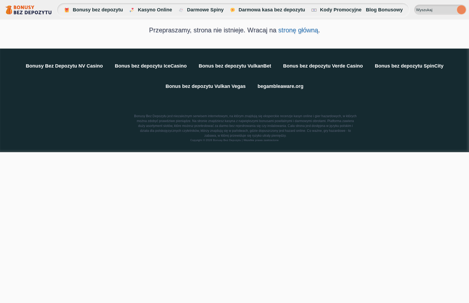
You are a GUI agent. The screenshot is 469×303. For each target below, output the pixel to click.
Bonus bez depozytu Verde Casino (323, 66)
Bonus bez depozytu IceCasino (151, 66)
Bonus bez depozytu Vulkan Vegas (206, 86)
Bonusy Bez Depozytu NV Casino (64, 66)
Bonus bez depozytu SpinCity (409, 66)
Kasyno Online (155, 9)
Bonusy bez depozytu (98, 9)
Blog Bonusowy (384, 9)
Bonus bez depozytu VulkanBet (235, 66)
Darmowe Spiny (205, 9)
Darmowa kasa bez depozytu (272, 9)
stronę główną (298, 30)
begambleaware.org (280, 86)
